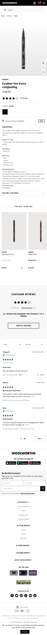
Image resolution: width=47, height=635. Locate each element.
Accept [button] (24, 632)
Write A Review (23, 326)
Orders (23, 511)
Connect (23, 530)
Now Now (23, 538)
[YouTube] (30, 595)
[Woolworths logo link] (9, 3)
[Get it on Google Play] (23, 463)
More (33, 396)
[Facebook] (12, 595)
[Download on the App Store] (11, 463)
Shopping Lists (23, 515)
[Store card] (13, 573)
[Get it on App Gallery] (35, 463)
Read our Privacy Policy (28, 493)
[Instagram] (25, 595)
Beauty (3, 16)
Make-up (9, 16)
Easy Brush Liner (8, 254)
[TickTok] (35, 595)
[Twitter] (16, 595)
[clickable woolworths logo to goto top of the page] (23, 453)
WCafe (23, 534)
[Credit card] (23, 573)
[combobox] (25, 10)
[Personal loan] (32, 573)
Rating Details (27, 308)
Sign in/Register (23, 506)
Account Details (23, 519)
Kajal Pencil (32, 254)
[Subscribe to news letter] (42, 488)
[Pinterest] (21, 595)
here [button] (33, 627)
